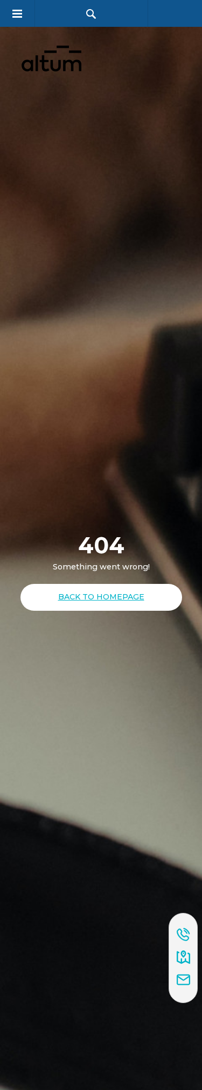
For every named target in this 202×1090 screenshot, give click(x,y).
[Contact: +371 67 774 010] (183, 935)
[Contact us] (183, 980)
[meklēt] (91, 14)
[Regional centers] (183, 957)
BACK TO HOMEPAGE (101, 597)
